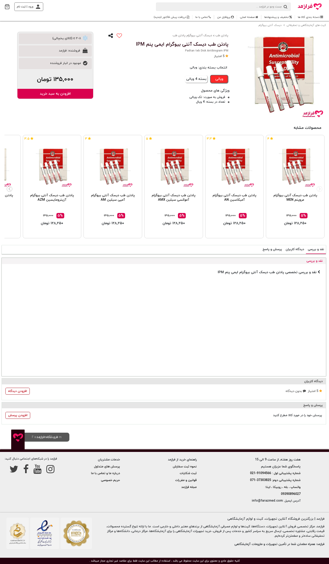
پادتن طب (221, 35)
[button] (221, 56)
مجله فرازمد (189, 487)
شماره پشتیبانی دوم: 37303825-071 (275, 480)
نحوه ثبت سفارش (185, 466)
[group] (282, 76)
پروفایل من (223, 17)
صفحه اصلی (247, 17)
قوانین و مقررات (186, 480)
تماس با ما (201, 17)
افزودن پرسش (18, 415)
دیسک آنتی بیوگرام (270, 25)
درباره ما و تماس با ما (105, 473)
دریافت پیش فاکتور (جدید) (170, 17)
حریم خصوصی (110, 480)
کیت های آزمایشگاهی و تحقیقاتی (306, 25)
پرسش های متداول (107, 466)
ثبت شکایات (188, 473)
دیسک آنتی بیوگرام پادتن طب (192, 35)
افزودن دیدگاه (17, 391)
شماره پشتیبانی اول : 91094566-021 (275, 473)
